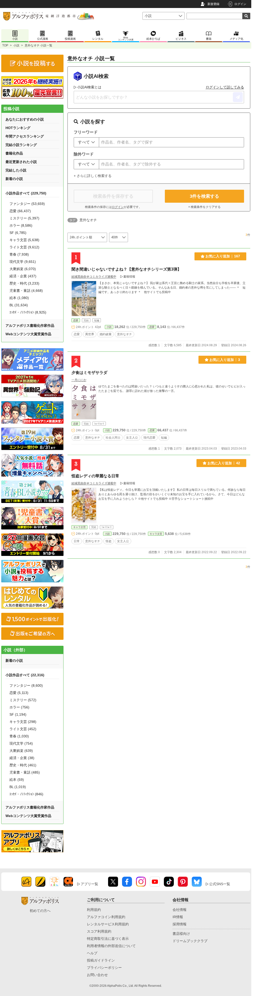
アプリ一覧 (89, 884)
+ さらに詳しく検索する (93, 176)
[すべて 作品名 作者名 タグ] (86, 142)
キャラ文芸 (79, 527)
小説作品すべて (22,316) (24, 675)
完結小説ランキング (21, 145)
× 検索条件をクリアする (204, 207)
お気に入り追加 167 (222, 256)
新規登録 (213, 4)
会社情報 (180, 910)
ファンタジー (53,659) (27, 204)
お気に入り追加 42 (223, 463)
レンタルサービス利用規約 (108, 924)
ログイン (240, 4)
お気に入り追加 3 (224, 360)
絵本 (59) (16, 780)
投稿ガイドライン (101, 960)
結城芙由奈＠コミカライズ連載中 (93, 276)
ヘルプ (92, 953)
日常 (77, 541)
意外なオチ (124, 334)
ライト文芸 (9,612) (24, 247)
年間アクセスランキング (24, 136)
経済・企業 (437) (22, 276)
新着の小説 (14, 179)
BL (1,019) (17, 787)
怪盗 (109, 541)
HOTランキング (17, 128)
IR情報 (178, 917)
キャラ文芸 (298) (22, 722)
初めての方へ (40, 911)
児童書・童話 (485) (24, 772)
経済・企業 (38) (21, 758)
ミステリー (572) (22, 700)
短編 (164, 437)
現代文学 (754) (21, 743)
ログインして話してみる (225, 87)
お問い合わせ (97, 975)
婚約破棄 (106, 334)
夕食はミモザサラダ (89, 372)
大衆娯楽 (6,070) (22, 269)
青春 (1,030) (19, 736)
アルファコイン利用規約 (106, 917)
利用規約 (94, 910)
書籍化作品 (14, 153)
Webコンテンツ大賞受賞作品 (28, 334)
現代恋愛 (149, 437)
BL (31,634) (18, 305)
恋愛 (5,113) (18, 693)
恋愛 (75, 320)
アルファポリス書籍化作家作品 (29, 326)
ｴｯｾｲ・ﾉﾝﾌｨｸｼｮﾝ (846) (26, 794)
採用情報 (180, 924)
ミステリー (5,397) (24, 218)
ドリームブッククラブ (190, 941)
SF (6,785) (17, 233)
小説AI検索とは (89, 87)
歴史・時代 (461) (22, 765)
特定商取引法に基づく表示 (108, 939)
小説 (16, 45)
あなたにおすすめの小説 (24, 119)
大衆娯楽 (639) (21, 751)
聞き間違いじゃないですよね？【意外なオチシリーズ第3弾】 (126, 269)
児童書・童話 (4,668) (26, 291)
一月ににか (78, 380)
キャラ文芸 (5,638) (24, 240)
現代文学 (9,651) (22, 262)
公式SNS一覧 (219, 884)
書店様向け (181, 934)
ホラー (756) (19, 707)
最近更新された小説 (21, 162)
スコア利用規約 (99, 931)
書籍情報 (129, 276)
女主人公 (132, 437)
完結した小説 (15, 170)
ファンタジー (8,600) (26, 685)
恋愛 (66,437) (20, 211)
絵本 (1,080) (19, 298)
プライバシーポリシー (104, 968)
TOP (5, 45)
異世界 (89, 334)
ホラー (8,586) (20, 225)
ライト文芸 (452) (22, 729)
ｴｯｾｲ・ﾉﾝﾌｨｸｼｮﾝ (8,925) (27, 312)
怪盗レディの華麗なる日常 (95, 476)
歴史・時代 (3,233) (24, 283)
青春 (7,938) (19, 254)
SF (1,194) (17, 714)
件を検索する (204, 196)
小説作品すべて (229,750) (25, 193)
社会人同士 (113, 437)
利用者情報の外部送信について (111, 946)
